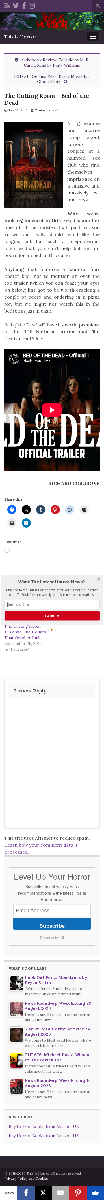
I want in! (52, 616)
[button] (51, 581)
